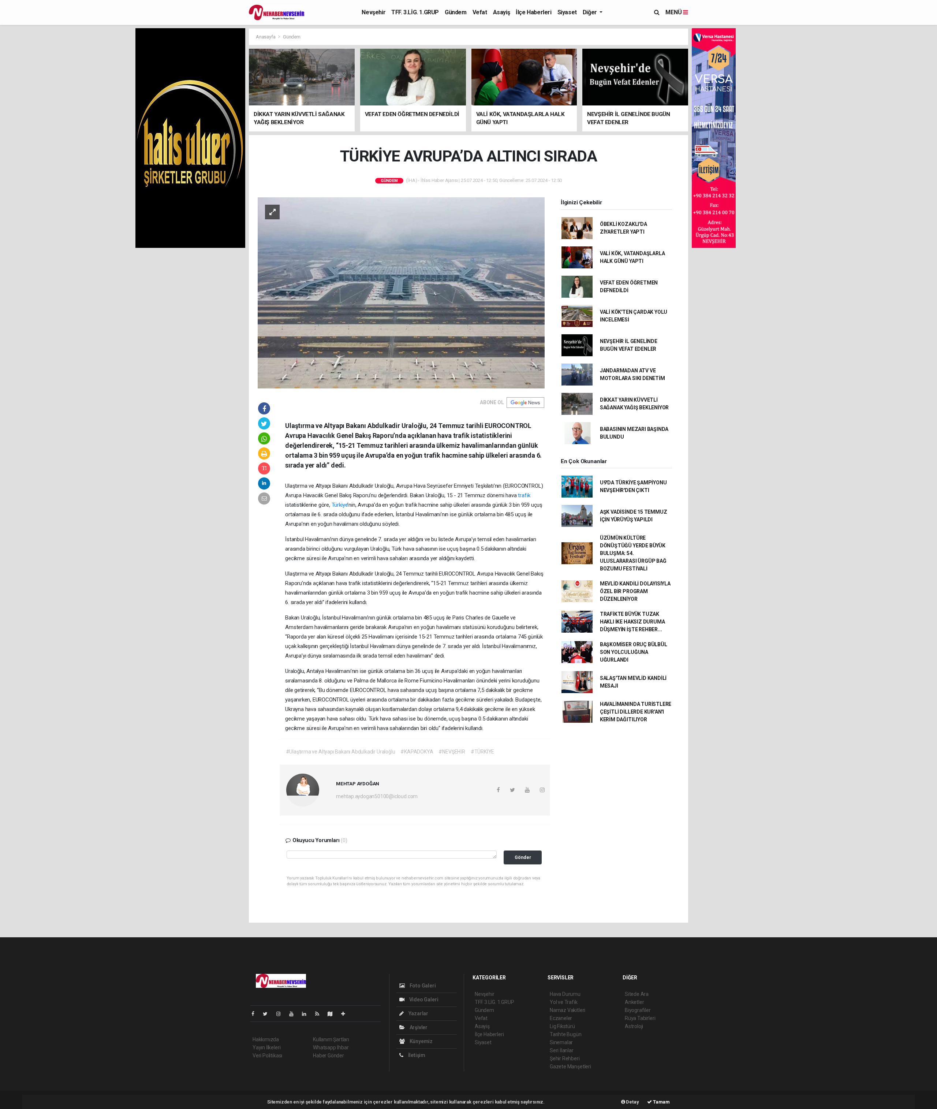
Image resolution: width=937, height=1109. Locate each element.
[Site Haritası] (333, 1014)
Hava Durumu (565, 994)
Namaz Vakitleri (567, 1010)
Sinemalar (561, 1042)
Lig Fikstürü (562, 1026)
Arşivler (418, 1027)
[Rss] (320, 1014)
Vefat (480, 12)
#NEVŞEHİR (451, 752)
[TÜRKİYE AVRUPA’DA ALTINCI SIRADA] (401, 292)
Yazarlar (417, 1013)
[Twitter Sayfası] (268, 1014)
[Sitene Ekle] (346, 1014)
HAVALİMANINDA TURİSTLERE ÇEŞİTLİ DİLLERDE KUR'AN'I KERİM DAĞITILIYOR (635, 711)
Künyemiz (420, 1041)
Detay (632, 1102)
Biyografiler (638, 1010)
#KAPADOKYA (416, 752)
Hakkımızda (266, 1039)
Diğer (590, 12)
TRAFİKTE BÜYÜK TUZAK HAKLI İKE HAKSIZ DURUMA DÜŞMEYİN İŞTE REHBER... (632, 621)
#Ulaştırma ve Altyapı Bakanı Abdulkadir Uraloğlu (340, 752)
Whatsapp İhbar (330, 1047)
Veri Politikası (267, 1055)
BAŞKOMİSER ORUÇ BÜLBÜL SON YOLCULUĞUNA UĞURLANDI (633, 652)
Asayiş (501, 12)
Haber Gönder (328, 1055)
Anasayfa (266, 37)
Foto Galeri (422, 986)
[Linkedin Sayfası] (307, 1014)
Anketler (634, 1002)
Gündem (456, 12)
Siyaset (567, 12)
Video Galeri (423, 999)
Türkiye (340, 505)
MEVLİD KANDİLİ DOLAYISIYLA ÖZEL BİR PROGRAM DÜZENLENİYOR (635, 591)
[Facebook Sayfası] (255, 1014)
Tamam (661, 1102)
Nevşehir (373, 12)
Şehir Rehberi (565, 1058)
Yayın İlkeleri (266, 1047)
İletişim (416, 1055)
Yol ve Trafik (564, 1002)
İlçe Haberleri (533, 12)
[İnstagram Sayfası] (281, 1014)
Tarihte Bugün (566, 1034)
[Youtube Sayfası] (294, 1014)
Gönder (523, 857)
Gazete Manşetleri (570, 1066)
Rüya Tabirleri (640, 1018)
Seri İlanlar (562, 1050)
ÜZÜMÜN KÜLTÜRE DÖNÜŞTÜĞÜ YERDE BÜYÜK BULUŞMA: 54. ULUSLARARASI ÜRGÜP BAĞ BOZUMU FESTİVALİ (633, 553)
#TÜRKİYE (482, 752)
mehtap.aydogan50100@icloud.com (377, 796)
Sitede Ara (637, 994)
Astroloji (634, 1026)
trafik (524, 495)
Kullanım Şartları (331, 1039)
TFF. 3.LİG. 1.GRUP (415, 12)
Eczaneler (561, 1018)
